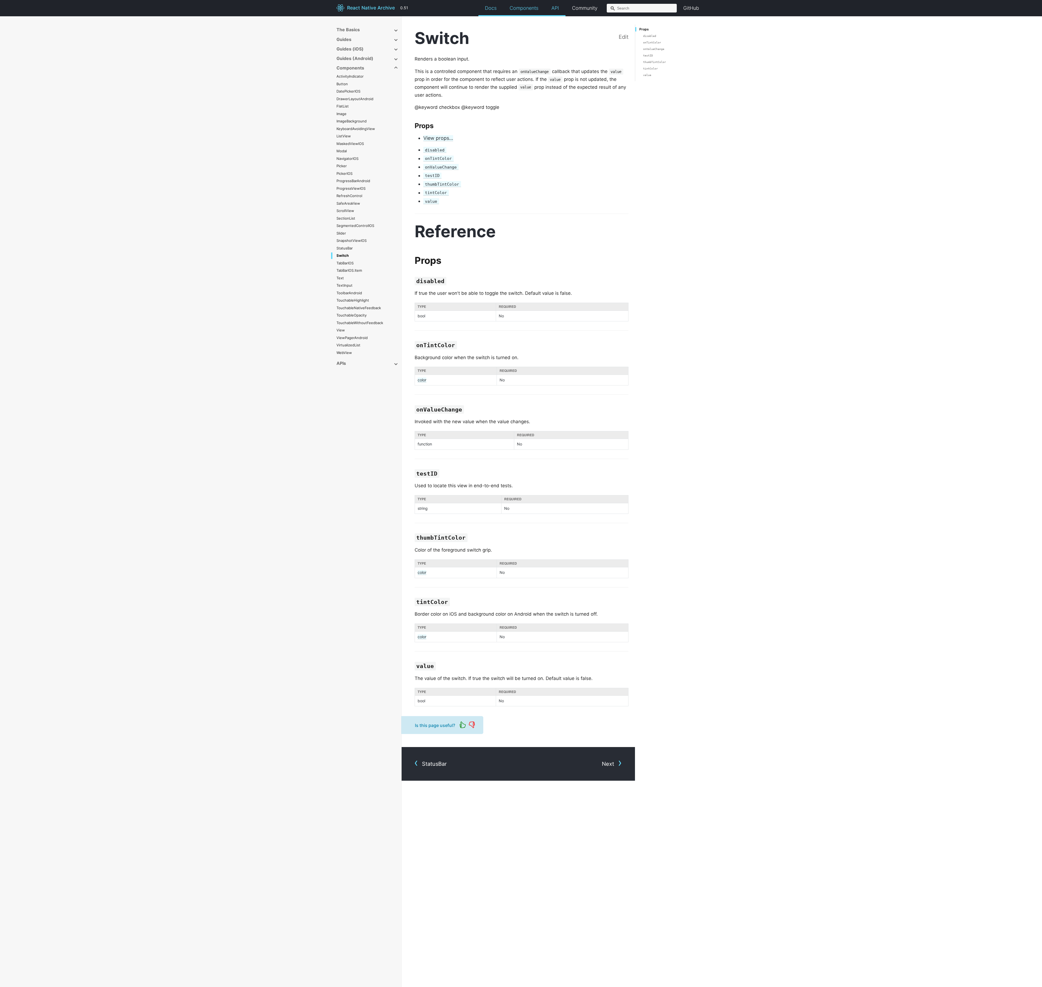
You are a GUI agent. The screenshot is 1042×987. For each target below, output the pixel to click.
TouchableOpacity (351, 315)
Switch (342, 255)
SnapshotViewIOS (351, 240)
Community (585, 8)
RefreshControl (349, 196)
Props (644, 29)
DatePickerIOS (348, 91)
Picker (341, 166)
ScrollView (345, 210)
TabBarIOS (345, 263)
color (422, 380)
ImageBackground (351, 121)
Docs (491, 8)
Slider (341, 233)
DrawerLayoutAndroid (354, 99)
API (555, 8)
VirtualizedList (348, 345)
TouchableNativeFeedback (358, 308)
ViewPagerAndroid (352, 338)
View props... (438, 138)
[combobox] (642, 8)
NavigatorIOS (347, 158)
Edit (623, 37)
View (340, 330)
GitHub (691, 8)
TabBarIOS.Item (349, 270)
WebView (344, 352)
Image (341, 114)
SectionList (345, 218)
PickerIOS (344, 173)
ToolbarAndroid (349, 293)
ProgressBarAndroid (353, 181)
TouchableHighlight (352, 300)
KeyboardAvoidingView (355, 128)
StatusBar (344, 248)
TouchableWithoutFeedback (359, 323)
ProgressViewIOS (351, 188)
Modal (341, 151)
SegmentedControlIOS (355, 225)
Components (524, 8)
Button (342, 84)
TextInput (344, 285)
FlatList (342, 106)
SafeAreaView (348, 203)
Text (340, 278)
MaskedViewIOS (350, 143)
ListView (343, 136)
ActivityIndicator (350, 76)
